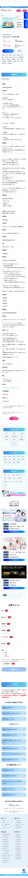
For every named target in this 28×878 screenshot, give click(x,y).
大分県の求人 (18, 853)
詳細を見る (20, 51)
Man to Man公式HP (20, 808)
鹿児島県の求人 (19, 858)
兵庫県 (14, 459)
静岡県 (5, 456)
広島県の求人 (18, 851)
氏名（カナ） (4, 617)
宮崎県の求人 (18, 857)
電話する (18, 10)
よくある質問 (26, 24)
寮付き (21, 436)
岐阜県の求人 (18, 837)
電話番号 (3, 630)
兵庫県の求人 (18, 848)
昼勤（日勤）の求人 (6, 857)
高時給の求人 (5, 839)
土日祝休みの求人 (6, 853)
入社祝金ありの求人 (6, 850)
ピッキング (11, 481)
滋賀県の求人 (18, 841)
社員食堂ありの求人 (6, 860)
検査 (13, 474)
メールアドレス (4, 637)
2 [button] (9, 595)
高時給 (14, 433)
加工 (9, 474)
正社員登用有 (13, 436)
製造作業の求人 (19, 827)
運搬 (5, 478)
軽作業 (6, 439)
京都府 (23, 456)
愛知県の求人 (18, 836)
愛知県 (10, 456)
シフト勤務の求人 (6, 851)
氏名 (2, 610)
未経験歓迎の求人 (6, 841)
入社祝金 (14, 439)
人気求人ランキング (6, 827)
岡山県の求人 (18, 850)
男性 (6, 652)
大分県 (5, 462)
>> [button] (18, 597)
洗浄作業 (19, 478)
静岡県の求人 (18, 834)
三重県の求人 (18, 839)
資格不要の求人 (5, 848)
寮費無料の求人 (5, 836)
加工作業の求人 (19, 822)
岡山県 (18, 459)
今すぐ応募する (14, 418)
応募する (25, 10)
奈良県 (5, 459)
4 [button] (18, 595)
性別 (2, 650)
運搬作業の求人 (19, 826)
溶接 (20, 481)
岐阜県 (14, 456)
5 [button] (23, 595)
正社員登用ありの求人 (7, 834)
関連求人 (26, 15)
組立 (5, 474)
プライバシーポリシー (12, 808)
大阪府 (10, 459)
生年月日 (3, 643)
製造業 (9, 478)
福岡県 (10, 462)
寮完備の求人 (5, 862)
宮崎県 (14, 462)
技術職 (5, 481)
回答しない (7, 656)
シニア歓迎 (21, 433)
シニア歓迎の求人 (6, 837)
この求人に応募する (8, 51)
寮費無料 (6, 436)
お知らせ (4, 822)
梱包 (16, 481)
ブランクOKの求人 (6, 843)
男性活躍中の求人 (6, 846)
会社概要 (5, 808)
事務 (5, 484)
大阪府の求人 (18, 846)
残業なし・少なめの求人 (7, 855)
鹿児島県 (18, 462)
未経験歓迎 (21, 439)
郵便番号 (3, 624)
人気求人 (6, 433)
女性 (6, 654)
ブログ (4, 826)
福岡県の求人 (18, 855)
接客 (14, 478)
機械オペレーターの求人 (20, 824)
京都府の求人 (18, 843)
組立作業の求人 (19, 820)
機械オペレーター (20, 474)
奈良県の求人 (18, 844)
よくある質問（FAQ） (7, 824)
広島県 (23, 459)
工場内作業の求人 (6, 858)
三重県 (18, 456)
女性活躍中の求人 (6, 844)
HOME (4, 820)
